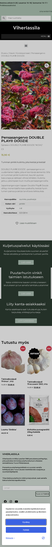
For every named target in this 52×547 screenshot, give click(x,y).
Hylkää (26, 529)
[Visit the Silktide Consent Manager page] (43, 538)
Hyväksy (26, 522)
